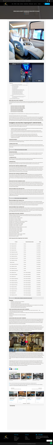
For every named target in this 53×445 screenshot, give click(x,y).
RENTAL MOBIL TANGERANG (21, 383)
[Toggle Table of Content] (27, 83)
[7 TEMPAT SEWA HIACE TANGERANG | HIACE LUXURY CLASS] (26, 376)
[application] (36, 4)
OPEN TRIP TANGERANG (15, 383)
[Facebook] (36, 434)
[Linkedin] (41, 434)
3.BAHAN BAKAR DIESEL (15, 87)
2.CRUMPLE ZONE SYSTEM (16, 86)
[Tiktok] (38, 434)
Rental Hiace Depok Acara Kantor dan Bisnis (22, 398)
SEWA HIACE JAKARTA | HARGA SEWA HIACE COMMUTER (27, 384)
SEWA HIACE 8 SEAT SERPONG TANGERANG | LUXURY (18, 89)
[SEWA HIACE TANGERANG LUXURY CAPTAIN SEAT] (14, 376)
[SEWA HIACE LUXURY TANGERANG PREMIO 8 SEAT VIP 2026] (38, 376)
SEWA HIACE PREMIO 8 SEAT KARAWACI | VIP (18, 92)
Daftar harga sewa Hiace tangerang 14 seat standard (19, 94)
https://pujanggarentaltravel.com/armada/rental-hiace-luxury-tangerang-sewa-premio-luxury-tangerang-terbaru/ (24, 113)
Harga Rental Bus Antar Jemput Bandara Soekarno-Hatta (13, 398)
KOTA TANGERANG (15, 97)
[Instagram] (39, 434)
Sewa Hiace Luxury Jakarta (30, 398)
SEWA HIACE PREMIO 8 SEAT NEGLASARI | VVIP (18, 91)
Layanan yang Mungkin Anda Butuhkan (14, 98)
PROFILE (15, 436)
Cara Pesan (15, 440)
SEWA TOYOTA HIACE (27, 383)
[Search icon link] (43, 3)
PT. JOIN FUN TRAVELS (39, 102)
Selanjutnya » (28, 403)
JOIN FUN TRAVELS (17, 384)
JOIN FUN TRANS (13, 384)
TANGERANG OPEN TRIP (33, 383)
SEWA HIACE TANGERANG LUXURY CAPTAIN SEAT (21, 385)
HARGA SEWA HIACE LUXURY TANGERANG (17, 84)
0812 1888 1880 (28, 325)
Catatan (12, 95)
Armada (26, 436)
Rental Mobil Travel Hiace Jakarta (39, 398)
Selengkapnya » (11, 400)
